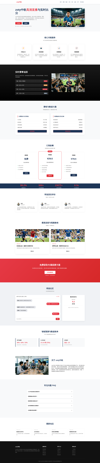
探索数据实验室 (67, 131)
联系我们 (73, 454)
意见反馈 (59, 454)
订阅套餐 (59, 449)
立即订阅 (50, 175)
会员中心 (59, 452)
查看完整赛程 (32, 131)
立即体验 (18, 23)
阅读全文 (32, 251)
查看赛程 (25, 23)
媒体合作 (73, 452)
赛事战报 (44, 452)
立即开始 (26, 173)
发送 (57, 318)
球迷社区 (44, 454)
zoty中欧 (19, 2)
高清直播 (44, 449)
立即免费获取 (50, 272)
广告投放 (73, 449)
